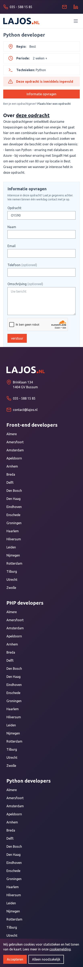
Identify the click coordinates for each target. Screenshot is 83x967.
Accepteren (15, 959)
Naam (11, 227)
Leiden (11, 547)
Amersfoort (15, 442)
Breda (10, 474)
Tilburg (11, 571)
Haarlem (12, 531)
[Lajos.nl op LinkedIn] (76, 6)
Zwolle (11, 587)
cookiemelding (60, 949)
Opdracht (14, 208)
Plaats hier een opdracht (54, 103)
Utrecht (11, 579)
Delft (9, 482)
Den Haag (13, 498)
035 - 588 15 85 (24, 398)
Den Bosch (14, 490)
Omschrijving (25, 284)
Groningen (14, 523)
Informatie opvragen (41, 94)
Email (11, 246)
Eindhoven (14, 507)
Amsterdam (15, 450)
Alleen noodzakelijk (46, 959)
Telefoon (22, 265)
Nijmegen (13, 555)
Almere (11, 434)
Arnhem (12, 466)
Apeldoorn (14, 458)
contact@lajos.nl (25, 410)
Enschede (13, 515)
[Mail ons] (64, 6)
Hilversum (13, 539)
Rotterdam (14, 563)
